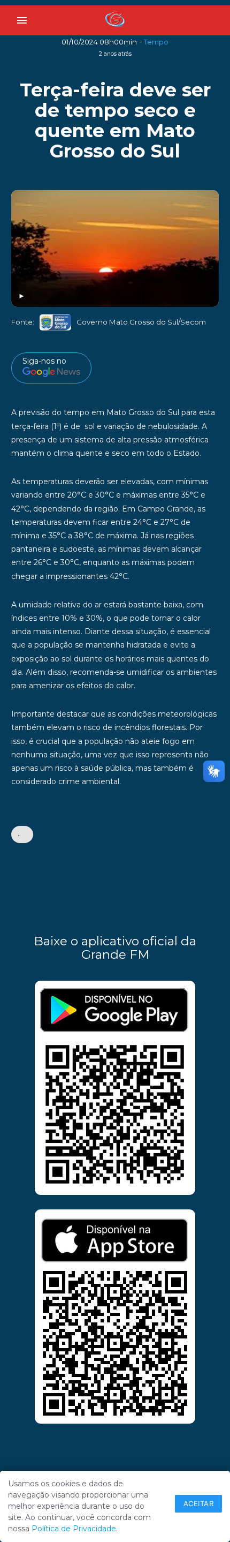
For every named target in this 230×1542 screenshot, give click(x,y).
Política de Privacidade (74, 1528)
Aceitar (198, 1503)
